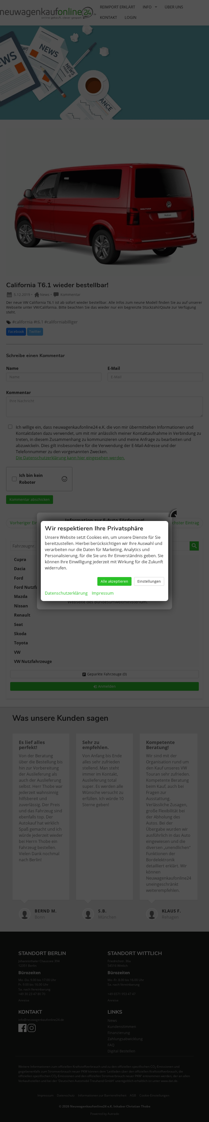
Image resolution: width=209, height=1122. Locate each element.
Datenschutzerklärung (66, 593)
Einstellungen (149, 581)
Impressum (103, 593)
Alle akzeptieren (114, 581)
